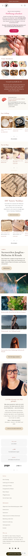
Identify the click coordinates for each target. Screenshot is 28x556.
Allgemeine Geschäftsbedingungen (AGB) (12, 506)
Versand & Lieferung (7, 521)
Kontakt (4, 528)
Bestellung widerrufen (8, 518)
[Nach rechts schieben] (16, 136)
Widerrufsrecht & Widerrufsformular (11, 515)
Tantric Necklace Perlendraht (18, 232)
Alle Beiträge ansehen (14, 357)
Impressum (5, 512)
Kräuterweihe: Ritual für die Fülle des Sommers (13, 312)
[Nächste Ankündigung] (25, 1)
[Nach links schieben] (11, 136)
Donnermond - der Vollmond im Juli (10, 331)
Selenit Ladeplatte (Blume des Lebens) (6, 130)
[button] (2, 5)
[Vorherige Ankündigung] (2, 1)
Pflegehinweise (6, 495)
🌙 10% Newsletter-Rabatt (14, 554)
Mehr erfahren (14, 214)
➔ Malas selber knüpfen (14, 428)
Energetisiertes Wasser (8, 488)
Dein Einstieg (6, 479)
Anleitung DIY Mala (7, 485)
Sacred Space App (7, 498)
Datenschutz (6, 509)
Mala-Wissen (6, 491)
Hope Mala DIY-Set (4, 160)
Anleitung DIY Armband (8, 482)
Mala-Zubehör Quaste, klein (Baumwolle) (18, 161)
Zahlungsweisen (6, 525)
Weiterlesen (6, 268)
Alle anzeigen (14, 138)
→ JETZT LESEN (11, 106)
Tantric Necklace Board (5, 232)
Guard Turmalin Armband (17, 129)
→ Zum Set (14, 30)
